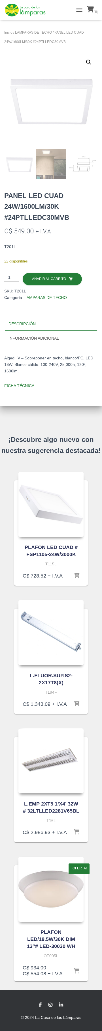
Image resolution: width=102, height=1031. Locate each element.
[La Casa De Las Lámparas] (27, 10)
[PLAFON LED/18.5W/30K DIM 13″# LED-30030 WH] (51, 889)
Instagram (50, 1005)
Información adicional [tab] (33, 338)
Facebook (40, 1005)
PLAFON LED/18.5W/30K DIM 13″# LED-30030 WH (51, 939)
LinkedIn (61, 1005)
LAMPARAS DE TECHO (33, 32)
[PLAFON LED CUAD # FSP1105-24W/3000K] (51, 504)
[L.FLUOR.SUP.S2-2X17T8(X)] (51, 632)
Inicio (8, 32)
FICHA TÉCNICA (19, 385)
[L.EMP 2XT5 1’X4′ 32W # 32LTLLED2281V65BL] (51, 760)
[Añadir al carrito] (76, 576)
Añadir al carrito (49, 279)
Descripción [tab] (22, 324)
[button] (89, 62)
